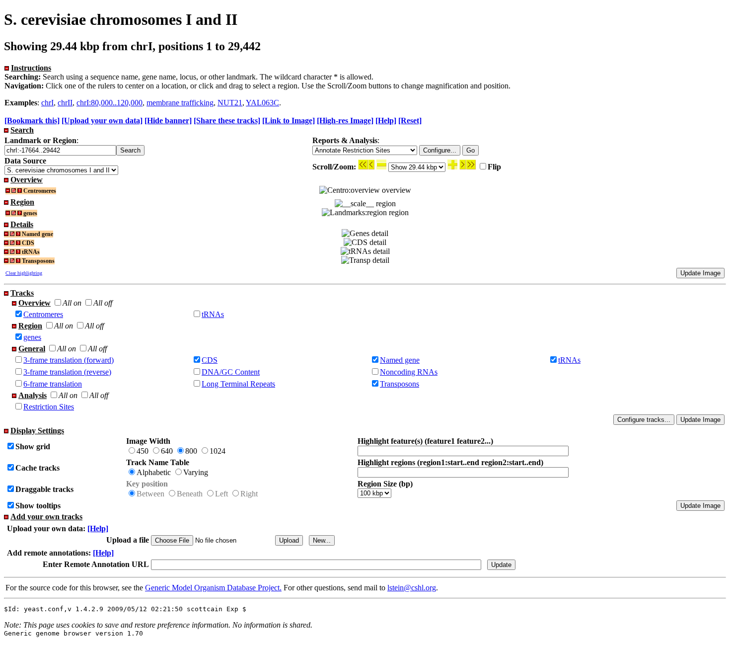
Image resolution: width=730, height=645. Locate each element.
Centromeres (43, 314)
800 (191, 451)
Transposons (399, 384)
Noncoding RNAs (409, 372)
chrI (47, 102)
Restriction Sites (48, 407)
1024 (217, 451)
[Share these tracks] (227, 120)
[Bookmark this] (32, 120)
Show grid (32, 446)
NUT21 (230, 102)
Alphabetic (154, 472)
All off (102, 303)
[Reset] (410, 120)
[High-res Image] (345, 120)
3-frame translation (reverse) (67, 372)
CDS (210, 360)
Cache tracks (37, 468)
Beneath (190, 493)
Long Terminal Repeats (238, 384)
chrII (65, 102)
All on (72, 303)
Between (150, 493)
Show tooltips (38, 505)
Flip (494, 166)
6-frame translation (52, 384)
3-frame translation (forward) (68, 360)
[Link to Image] (288, 120)
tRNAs (213, 314)
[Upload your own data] (102, 120)
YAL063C (262, 102)
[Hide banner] (168, 120)
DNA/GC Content (231, 372)
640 (167, 451)
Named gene (400, 360)
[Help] (385, 120)
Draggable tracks (44, 489)
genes (32, 337)
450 (142, 451)
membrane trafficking (180, 102)
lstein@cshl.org (411, 587)
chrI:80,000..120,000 (109, 102)
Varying (195, 472)
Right (249, 493)
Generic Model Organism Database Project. (213, 587)
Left (221, 493)
